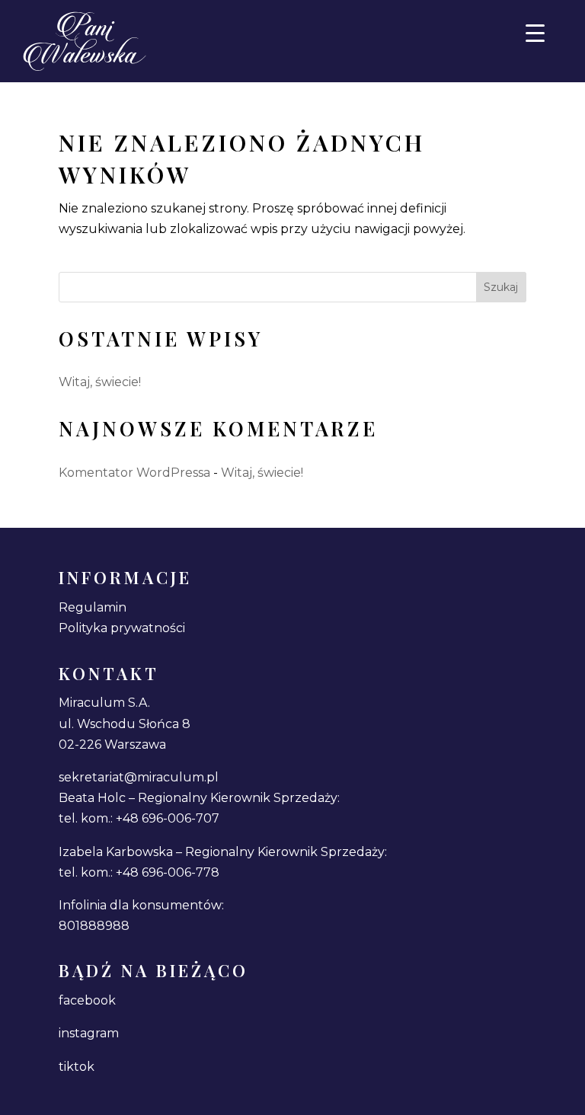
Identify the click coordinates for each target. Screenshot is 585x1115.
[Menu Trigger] (535, 32)
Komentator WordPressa (134, 472)
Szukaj (501, 287)
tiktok (76, 1066)
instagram (89, 1033)
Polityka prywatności (122, 628)
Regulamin (92, 607)
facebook (87, 1000)
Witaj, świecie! (100, 382)
